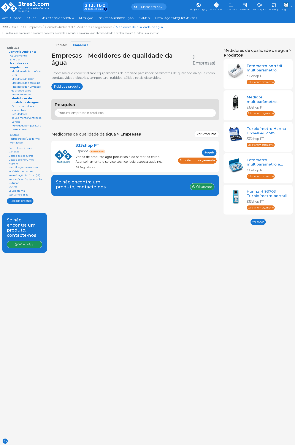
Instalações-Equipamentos (176, 18)
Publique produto (20, 200)
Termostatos (19, 129)
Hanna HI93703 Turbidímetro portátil (267, 193)
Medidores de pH (21, 94)
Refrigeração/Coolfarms (25, 138)
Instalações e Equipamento (25, 179)
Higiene (13, 163)
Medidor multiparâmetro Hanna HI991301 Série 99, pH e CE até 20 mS (267, 99)
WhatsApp (25, 244)
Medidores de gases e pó (25, 82)
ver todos (258, 222)
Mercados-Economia (57, 18)
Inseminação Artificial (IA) (24, 175)
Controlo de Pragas (20, 148)
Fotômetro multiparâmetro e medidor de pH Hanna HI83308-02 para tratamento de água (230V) (265, 162)
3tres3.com (33, 4)
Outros (14, 134)
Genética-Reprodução (116, 18)
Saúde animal (16, 190)
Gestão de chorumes (21, 159)
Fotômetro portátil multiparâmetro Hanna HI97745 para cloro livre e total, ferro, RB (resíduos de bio (266, 68)
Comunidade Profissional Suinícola (33, 10)
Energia (15, 59)
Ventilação (16, 142)
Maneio (144, 18)
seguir (209, 152)
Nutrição (86, 18)
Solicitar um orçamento (197, 160)
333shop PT (87, 145)
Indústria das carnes (20, 171)
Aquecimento (18, 55)
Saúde (31, 18)
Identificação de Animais (23, 167)
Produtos (60, 45)
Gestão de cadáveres (20, 155)
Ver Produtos (206, 134)
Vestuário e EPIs (18, 194)
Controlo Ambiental (22, 51)
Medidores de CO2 (22, 78)
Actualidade (12, 18)
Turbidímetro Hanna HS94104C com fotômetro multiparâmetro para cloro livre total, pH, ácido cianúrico (266, 130)
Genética (13, 151)
